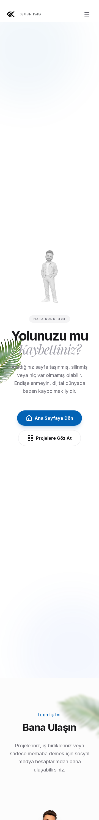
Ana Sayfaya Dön (54, 418)
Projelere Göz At (54, 438)
